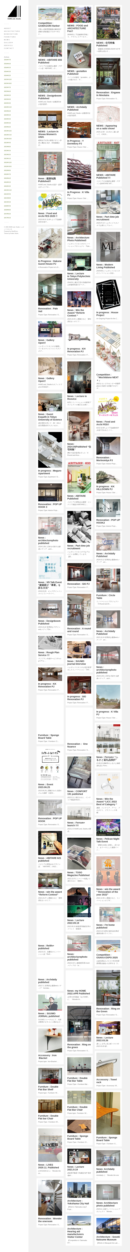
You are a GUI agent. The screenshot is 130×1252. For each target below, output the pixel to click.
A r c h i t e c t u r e (12, 31)
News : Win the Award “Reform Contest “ (76, 313)
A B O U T (7, 28)
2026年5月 (7, 67)
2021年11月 (8, 190)
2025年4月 (7, 99)
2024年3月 (7, 123)
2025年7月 (7, 87)
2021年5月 (7, 202)
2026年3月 (7, 71)
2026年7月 (7, 59)
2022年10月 (8, 166)
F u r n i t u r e (10, 37)
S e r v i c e (8, 45)
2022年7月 (7, 174)
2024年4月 (7, 119)
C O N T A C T (9, 48)
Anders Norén (14, 233)
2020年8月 (7, 210)
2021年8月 (7, 198)
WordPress (14, 231)
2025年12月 (8, 79)
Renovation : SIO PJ (78, 584)
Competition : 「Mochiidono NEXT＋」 (107, 377)
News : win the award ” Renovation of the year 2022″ (108, 892)
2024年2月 (7, 127)
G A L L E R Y (8, 42)
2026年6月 (7, 63)
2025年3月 (7, 103)
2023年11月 (8, 135)
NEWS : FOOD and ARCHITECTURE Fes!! (77, 28)
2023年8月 (7, 146)
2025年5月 (7, 95)
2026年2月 (7, 75)
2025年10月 (8, 83)
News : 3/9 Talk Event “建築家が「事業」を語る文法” (50, 585)
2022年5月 (7, 182)
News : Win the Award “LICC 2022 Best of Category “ (106, 802)
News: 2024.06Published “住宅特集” (79, 447)
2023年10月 (8, 138)
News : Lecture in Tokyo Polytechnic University (78, 276)
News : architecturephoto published (48, 540)
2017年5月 (7, 218)
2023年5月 (7, 150)
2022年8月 (7, 170)
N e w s (7, 40)
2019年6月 (7, 214)
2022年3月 (7, 186)
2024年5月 (7, 115)
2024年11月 (8, 107)
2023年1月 (7, 158)
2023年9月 (7, 142)
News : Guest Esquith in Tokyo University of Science (50, 417)
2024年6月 (7, 111)
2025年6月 (7, 91)
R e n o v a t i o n (10, 34)
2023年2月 (7, 154)
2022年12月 (8, 162)
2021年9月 (7, 194)
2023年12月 (8, 131)
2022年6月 (7, 178)
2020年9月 (7, 206)
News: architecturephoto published (77, 957)
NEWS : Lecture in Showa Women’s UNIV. (48, 134)
